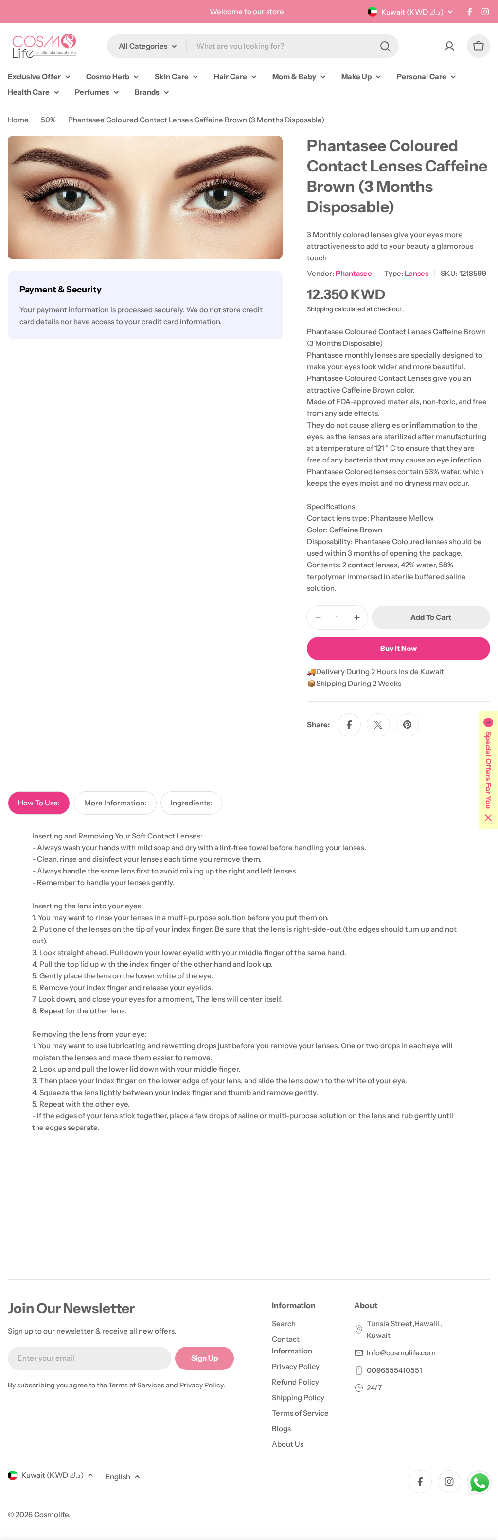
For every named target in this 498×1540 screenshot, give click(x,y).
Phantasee (354, 273)
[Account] (449, 46)
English (117, 1476)
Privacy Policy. (202, 1385)
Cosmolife (51, 1514)
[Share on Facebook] (349, 724)
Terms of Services (136, 1385)
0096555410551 (394, 1370)
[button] (488, 770)
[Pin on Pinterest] (407, 724)
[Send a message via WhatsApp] (479, 1483)
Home (18, 119)
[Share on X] (378, 724)
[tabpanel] (249, 981)
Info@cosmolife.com (401, 1352)
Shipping (320, 309)
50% (48, 119)
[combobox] (253, 46)
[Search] (385, 46)
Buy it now (398, 648)
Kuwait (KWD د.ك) (412, 12)
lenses (416, 273)
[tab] (39, 803)
